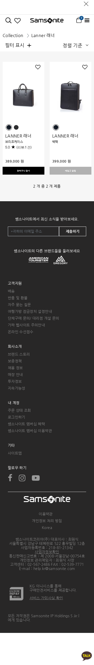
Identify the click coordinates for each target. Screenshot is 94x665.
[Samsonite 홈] (46, 20)
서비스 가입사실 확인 (46, 598)
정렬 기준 (72, 45)
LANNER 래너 (18, 135)
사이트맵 (15, 453)
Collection (13, 35)
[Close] (86, 2)
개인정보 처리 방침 (47, 521)
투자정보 (15, 381)
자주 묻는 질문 (19, 304)
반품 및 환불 (17, 298)
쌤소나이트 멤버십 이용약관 (30, 431)
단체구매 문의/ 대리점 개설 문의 (33, 318)
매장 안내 (15, 374)
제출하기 (72, 231)
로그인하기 (16, 417)
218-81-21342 (61, 547)
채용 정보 (15, 368)
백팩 (55, 142)
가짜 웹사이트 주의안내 (26, 325)
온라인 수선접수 (20, 332)
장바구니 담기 (23, 170)
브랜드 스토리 (19, 354)
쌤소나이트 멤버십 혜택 (26, 424)
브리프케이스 (14, 142)
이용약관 (45, 514)
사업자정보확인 (47, 552)
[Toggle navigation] (87, 20)
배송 (11, 291)
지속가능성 (16, 388)
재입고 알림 (70, 170)
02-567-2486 (38, 564)
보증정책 (15, 361)
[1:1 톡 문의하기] (86, 655)
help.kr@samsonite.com (54, 568)
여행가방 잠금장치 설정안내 (30, 311)
